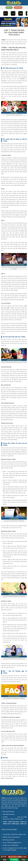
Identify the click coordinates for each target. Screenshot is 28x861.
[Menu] (2, 3)
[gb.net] (14, 2)
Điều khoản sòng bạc (8, 811)
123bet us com (22, 834)
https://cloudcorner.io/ (7, 778)
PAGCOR (22, 78)
